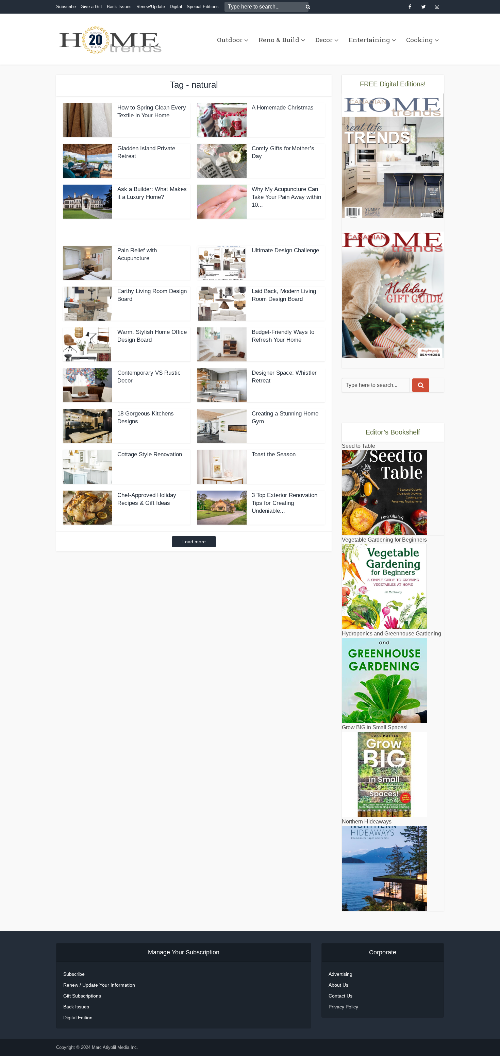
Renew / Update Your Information (99, 985)
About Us (338, 985)
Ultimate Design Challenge (285, 250)
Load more (194, 541)
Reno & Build (279, 39)
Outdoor (230, 39)
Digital (176, 6)
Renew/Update (150, 6)
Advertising (340, 974)
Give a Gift (91, 6)
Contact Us (340, 996)
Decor (324, 39)
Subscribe (66, 6)
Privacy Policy (343, 1006)
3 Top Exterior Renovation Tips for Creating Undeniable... (284, 503)
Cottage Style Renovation (149, 454)
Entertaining (369, 39)
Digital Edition (78, 1017)
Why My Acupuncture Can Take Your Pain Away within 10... (286, 197)
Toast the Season (274, 454)
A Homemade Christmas (283, 107)
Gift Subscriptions (82, 996)
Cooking (419, 39)
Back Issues (119, 6)
